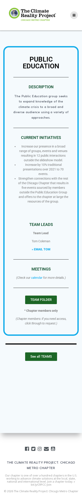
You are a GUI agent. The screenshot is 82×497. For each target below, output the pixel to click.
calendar (36, 277)
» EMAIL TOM (41, 249)
